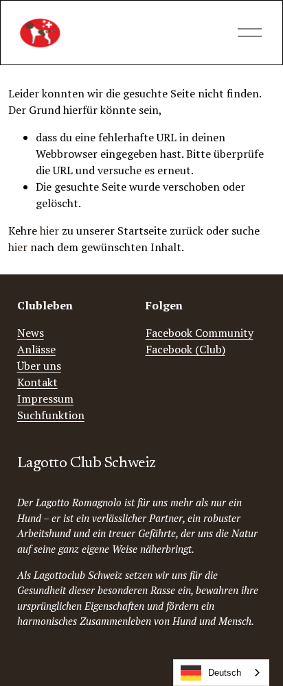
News (30, 332)
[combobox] (221, 672)
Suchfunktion (50, 415)
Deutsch (224, 672)
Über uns (39, 365)
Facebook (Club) (185, 349)
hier (49, 230)
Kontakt (37, 382)
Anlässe (36, 349)
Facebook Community (199, 332)
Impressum (45, 398)
